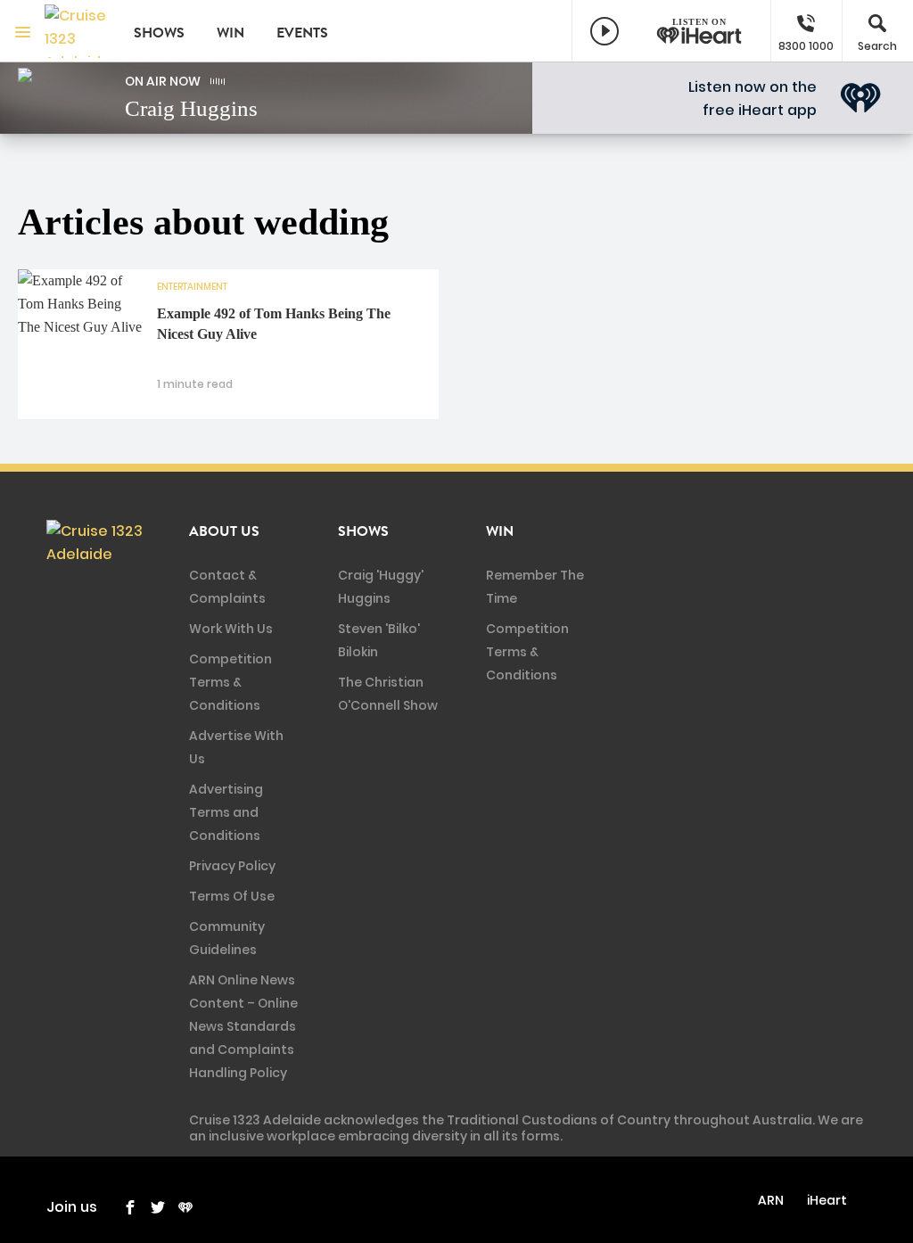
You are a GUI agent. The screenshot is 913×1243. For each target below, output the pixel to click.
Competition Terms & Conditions (230, 682)
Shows (159, 33)
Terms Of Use (232, 896)
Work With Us (231, 629)
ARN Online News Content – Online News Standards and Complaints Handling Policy (243, 1026)
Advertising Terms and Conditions (226, 812)
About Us (224, 531)
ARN (771, 1200)
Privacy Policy (232, 866)
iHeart (827, 1200)
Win (230, 33)
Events (302, 33)
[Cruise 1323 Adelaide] (76, 31)
